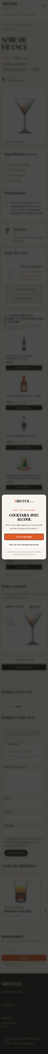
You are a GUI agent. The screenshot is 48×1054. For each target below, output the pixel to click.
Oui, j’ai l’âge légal (24, 537)
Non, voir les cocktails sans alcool (24, 545)
